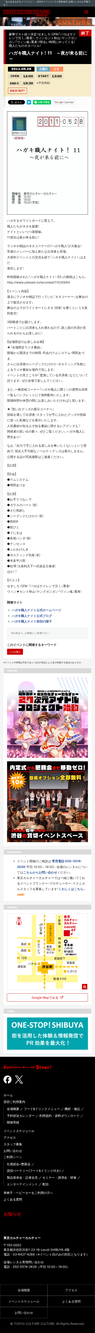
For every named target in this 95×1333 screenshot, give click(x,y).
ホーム (8, 1095)
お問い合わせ (13, 1151)
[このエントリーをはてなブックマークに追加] (29, 102)
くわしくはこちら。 (72, 889)
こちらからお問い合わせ (40, 872)
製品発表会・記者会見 (22, 1177)
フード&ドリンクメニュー (42, 1109)
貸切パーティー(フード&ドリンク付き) (34, 1170)
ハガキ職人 (15, 651)
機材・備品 (72, 1109)
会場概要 (13, 1109)
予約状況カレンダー (21, 1115)
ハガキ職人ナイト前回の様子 (32, 621)
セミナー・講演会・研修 (59, 1177)
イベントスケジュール (19, 1131)
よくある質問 (13, 1199)
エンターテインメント (22, 1184)
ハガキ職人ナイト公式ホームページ (36, 610)
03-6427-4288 (24, 1254)
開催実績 (13, 1122)
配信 (45, 1184)
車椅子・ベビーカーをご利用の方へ (28, 1193)
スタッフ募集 (13, 1144)
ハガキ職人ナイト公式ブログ (32, 616)
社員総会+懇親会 (18, 1164)
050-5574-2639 (25, 1267)
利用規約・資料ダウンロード (59, 1115)
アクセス (10, 1137)
